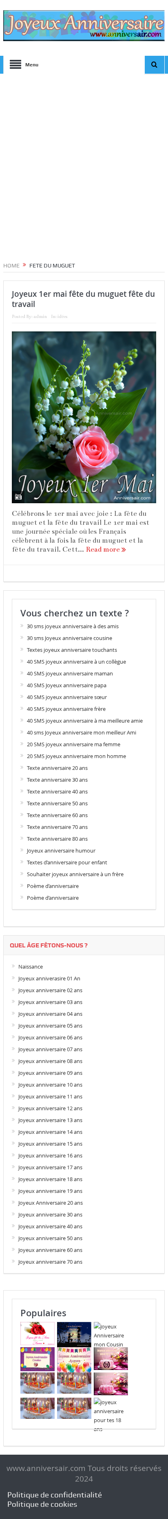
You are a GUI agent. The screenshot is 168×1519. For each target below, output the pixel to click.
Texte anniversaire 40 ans (57, 791)
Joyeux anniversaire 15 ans (50, 1143)
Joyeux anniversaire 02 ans (50, 990)
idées (62, 316)
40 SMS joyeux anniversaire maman (70, 673)
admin (40, 316)
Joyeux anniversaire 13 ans (50, 1120)
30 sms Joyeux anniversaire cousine (69, 638)
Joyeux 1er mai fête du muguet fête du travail (83, 299)
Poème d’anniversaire (53, 886)
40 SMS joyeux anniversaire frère (66, 708)
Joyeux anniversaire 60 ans (50, 1250)
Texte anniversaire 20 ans (57, 768)
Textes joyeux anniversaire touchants (72, 649)
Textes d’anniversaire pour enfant (67, 862)
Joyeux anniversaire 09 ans (50, 1072)
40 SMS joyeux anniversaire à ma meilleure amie (85, 720)
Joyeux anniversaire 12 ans (50, 1108)
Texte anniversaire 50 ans (57, 803)
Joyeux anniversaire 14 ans (50, 1131)
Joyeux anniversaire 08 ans (50, 1061)
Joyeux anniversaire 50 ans (50, 1238)
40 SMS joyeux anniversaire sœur (67, 697)
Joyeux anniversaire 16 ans (50, 1155)
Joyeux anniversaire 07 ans (50, 1049)
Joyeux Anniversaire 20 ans (50, 1202)
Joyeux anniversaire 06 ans (50, 1037)
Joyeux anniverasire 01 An (49, 978)
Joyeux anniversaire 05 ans (50, 1025)
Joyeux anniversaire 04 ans (50, 1013)
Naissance (30, 966)
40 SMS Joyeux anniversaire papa (66, 685)
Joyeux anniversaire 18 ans (50, 1179)
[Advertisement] (84, 164)
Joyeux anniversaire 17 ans (50, 1167)
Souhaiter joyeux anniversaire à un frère (75, 874)
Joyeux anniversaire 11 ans (50, 1096)
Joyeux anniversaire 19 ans (50, 1191)
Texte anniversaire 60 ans (57, 815)
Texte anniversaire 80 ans (57, 838)
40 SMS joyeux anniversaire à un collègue (76, 661)
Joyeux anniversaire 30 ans (50, 1214)
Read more (104, 549)
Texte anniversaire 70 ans (57, 827)
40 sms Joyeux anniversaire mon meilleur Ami (81, 732)
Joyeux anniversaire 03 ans (50, 1002)
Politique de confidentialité (54, 1494)
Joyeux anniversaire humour (61, 850)
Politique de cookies (42, 1504)
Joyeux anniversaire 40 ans (50, 1226)
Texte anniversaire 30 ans (57, 779)
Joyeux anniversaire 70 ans (50, 1261)
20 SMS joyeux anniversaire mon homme (76, 756)
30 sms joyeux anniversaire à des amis (73, 626)
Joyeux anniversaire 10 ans (50, 1084)
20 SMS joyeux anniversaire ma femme (73, 744)
